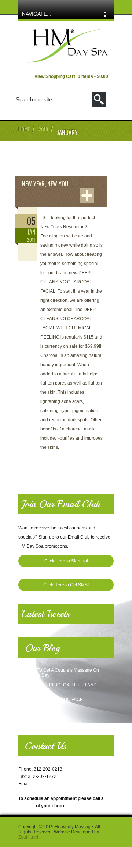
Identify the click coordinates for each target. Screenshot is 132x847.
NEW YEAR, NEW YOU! (46, 183)
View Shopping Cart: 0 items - (71, 76)
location (26, 805)
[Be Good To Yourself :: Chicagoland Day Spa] (66, 62)
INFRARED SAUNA (38, 714)
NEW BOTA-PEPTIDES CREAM (49, 723)
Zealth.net (28, 837)
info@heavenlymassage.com (61, 783)
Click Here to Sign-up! (66, 561)
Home (24, 129)
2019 (43, 129)
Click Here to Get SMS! (66, 584)
